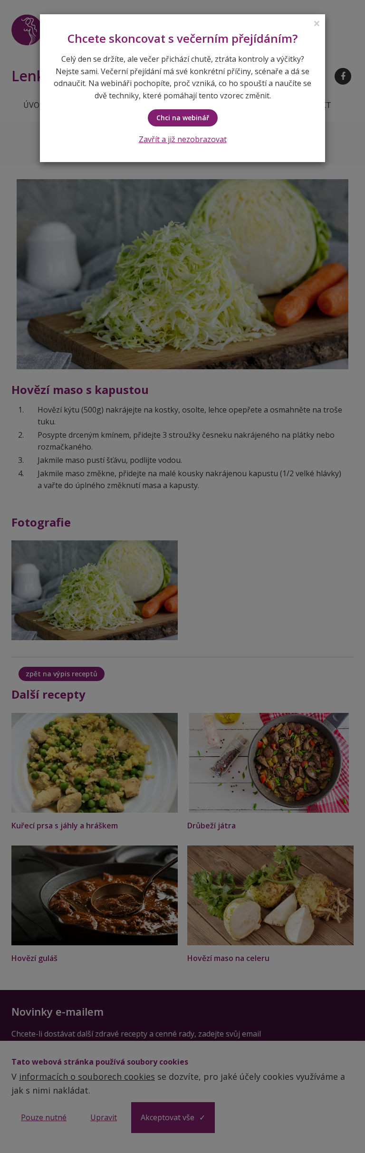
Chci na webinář (182, 117)
